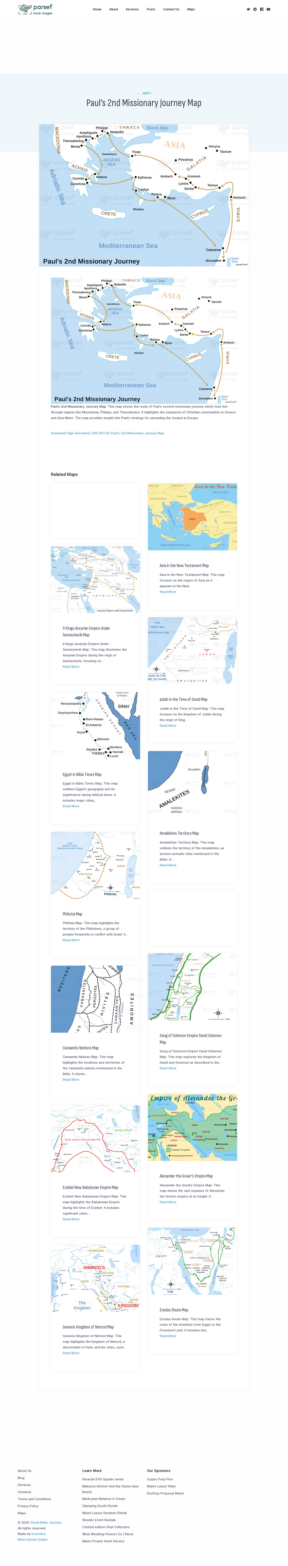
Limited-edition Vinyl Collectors (106, 1527)
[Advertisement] (117, 46)
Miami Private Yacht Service (103, 1541)
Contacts (24, 1492)
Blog (21, 1478)
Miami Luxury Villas (161, 1486)
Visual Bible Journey (45, 1522)
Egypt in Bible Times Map (82, 774)
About (113, 9)
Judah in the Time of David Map (183, 699)
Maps (191, 9)
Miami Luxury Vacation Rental (104, 1513)
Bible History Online (32, 1540)
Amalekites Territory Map (179, 833)
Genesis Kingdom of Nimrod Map (88, 1327)
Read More (168, 592)
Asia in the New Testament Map (184, 565)
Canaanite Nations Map (81, 1048)
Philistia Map (72, 914)
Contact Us (171, 9)
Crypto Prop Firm (160, 1479)
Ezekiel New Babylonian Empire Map (90, 1187)
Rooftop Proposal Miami (165, 1493)
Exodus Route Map (174, 1310)
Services (132, 9)
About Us (25, 1471)
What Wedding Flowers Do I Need (107, 1534)
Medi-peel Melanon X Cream (103, 1499)
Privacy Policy (28, 1506)
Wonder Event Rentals (99, 1520)
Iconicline (39, 1534)
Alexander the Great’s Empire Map (186, 1176)
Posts (151, 9)
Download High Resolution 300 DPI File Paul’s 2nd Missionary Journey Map (107, 433)
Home (97, 9)
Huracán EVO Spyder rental (102, 1479)
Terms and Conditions (34, 1499)
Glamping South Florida (100, 1506)
